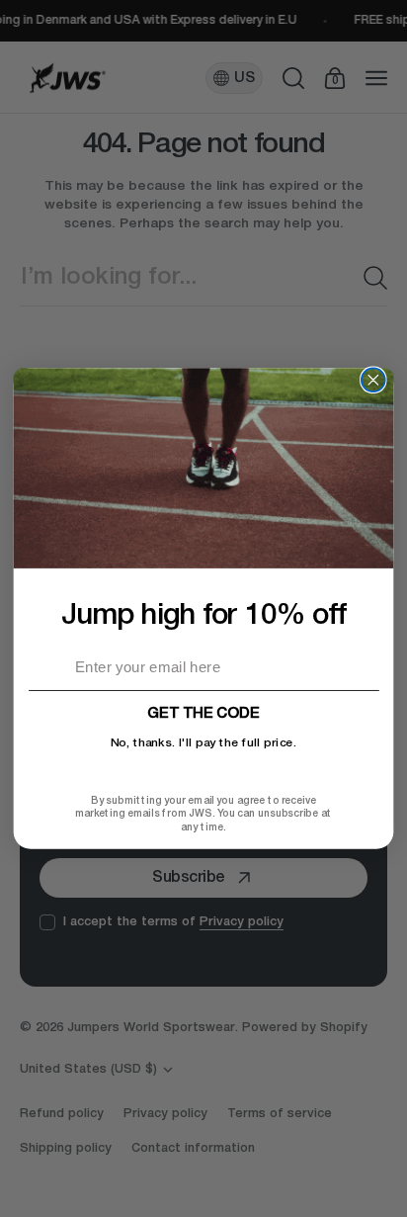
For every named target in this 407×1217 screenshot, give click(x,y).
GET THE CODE (203, 714)
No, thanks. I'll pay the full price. (204, 744)
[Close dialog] (373, 379)
